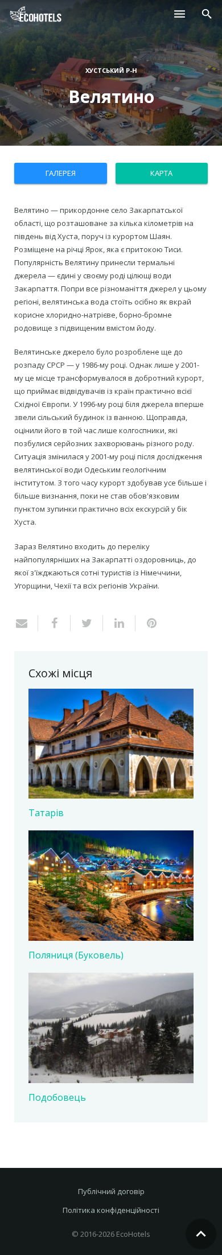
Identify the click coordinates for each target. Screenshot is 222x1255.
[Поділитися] (54, 623)
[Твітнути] (87, 623)
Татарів (46, 813)
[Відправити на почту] (26, 623)
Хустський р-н (111, 70)
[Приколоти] (147, 623)
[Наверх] (201, 1234)
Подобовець (57, 1097)
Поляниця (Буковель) (76, 955)
